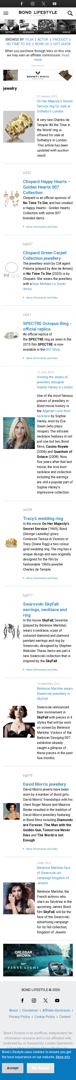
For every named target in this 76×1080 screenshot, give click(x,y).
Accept (12, 1068)
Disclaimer (30, 1010)
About (13, 1010)
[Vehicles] (66, 33)
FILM (29, 40)
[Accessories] (28, 33)
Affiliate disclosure (56, 1010)
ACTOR (43, 40)
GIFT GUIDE (62, 44)
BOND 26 (42, 44)
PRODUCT (60, 40)
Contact (65, 1017)
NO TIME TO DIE (18, 44)
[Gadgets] (47, 33)
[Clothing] (9, 33)
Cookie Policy (44, 1017)
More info (63, 1057)
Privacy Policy (19, 1017)
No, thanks (40, 1068)
